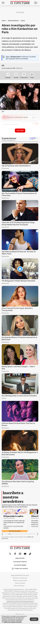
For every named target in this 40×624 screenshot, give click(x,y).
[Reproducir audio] (5, 130)
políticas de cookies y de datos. (13, 622)
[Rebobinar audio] (29, 133)
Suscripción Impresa (20, 562)
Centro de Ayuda (20, 583)
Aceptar (34, 619)
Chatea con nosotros (21, 568)
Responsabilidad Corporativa (20, 575)
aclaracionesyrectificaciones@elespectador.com (20, 601)
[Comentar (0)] (24, 74)
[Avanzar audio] (32, 133)
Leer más (20, 130)
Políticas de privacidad (20, 580)
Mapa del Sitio (20, 558)
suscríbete (16, 526)
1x (36, 132)
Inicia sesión (8, 526)
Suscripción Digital (20, 565)
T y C (20, 537)
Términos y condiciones (20, 578)
